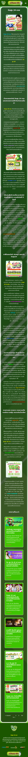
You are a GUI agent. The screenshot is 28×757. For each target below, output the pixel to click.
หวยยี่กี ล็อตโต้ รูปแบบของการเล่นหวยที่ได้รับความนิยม (13, 632)
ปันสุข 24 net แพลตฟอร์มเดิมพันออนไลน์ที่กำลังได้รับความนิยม (13, 598)
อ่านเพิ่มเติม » (9, 544)
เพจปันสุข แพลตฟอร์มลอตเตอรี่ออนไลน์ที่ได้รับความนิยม (13, 531)
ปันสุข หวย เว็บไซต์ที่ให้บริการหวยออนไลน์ (13, 697)
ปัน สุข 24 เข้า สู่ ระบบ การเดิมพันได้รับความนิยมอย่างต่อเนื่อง (13, 564)
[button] (25, 3)
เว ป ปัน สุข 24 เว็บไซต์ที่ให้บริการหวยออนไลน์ (13, 665)
